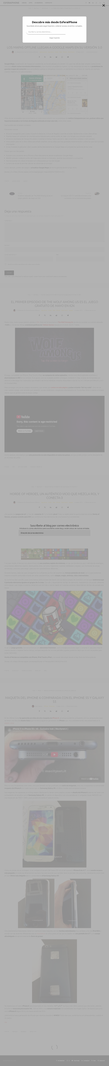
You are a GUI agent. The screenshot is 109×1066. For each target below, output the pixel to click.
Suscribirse (74, 32)
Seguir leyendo (54, 38)
